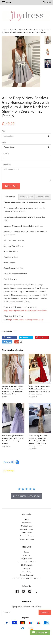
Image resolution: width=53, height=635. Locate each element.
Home (4, 30)
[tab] (10, 197)
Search (26, 552)
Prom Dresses (26, 523)
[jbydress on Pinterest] (23, 592)
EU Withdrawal (26, 565)
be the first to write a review (26, 496)
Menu (8, 2)
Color (4, 142)
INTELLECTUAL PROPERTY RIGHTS (26, 578)
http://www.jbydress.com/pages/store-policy (25, 319)
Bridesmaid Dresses (26, 529)
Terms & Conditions (26, 575)
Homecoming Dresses (27, 539)
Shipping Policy (26, 558)
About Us (26, 555)
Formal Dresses (27, 532)
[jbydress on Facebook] (17, 592)
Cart (49, 2)
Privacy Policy (26, 572)
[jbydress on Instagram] (29, 592)
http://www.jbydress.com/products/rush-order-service (25, 310)
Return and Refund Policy (26, 562)
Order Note (6, 164)
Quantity (5, 153)
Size (3, 131)
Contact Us (26, 568)
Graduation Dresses (26, 536)
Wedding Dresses (26, 526)
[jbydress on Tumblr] (36, 592)
